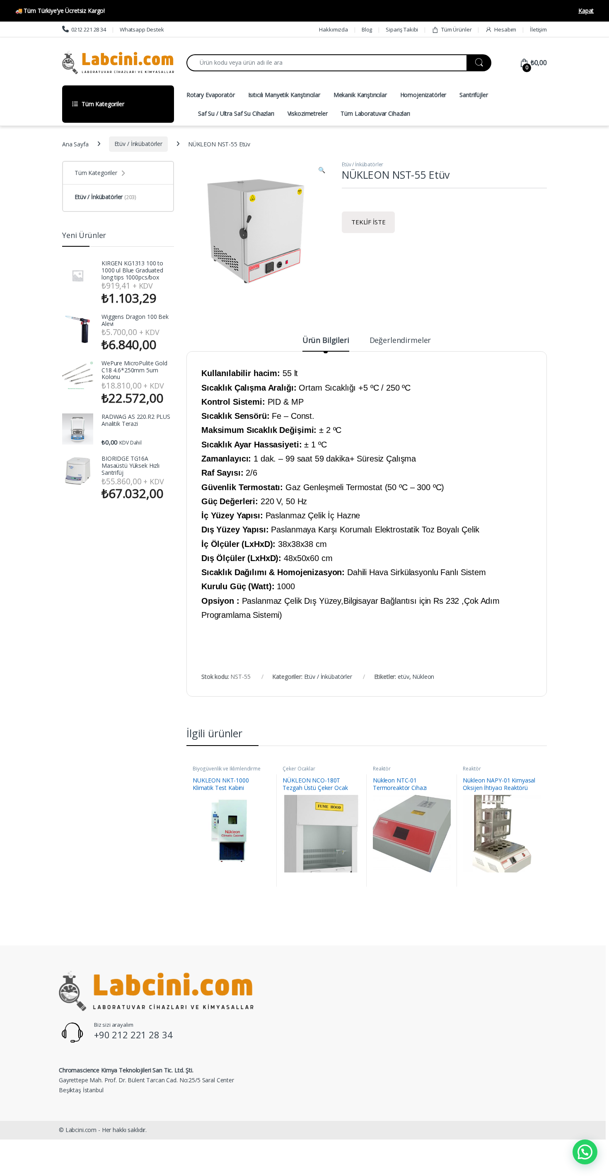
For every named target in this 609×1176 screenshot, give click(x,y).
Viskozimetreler (308, 113)
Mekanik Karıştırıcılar (360, 95)
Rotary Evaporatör (210, 95)
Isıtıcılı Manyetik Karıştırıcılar (284, 95)
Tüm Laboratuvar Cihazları (375, 113)
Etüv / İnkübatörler (138, 144)
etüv (403, 676)
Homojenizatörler (423, 95)
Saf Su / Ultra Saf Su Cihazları (236, 113)
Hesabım (505, 29)
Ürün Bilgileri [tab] (325, 340)
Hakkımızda (333, 29)
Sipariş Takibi (402, 29)
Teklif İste (368, 222)
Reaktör (382, 768)
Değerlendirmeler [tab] (400, 340)
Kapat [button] (586, 11)
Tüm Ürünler (456, 29)
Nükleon (423, 676)
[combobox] (326, 62)
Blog (367, 29)
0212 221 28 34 (88, 29)
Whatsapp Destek (142, 29)
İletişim (538, 29)
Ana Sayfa (75, 144)
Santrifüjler (473, 95)
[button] (321, 170)
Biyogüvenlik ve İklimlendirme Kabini (227, 771)
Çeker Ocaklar (299, 768)
